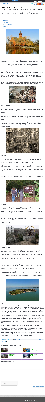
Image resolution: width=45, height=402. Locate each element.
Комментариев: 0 (41, 339)
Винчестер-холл (6, 16)
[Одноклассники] (3, 341)
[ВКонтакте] (2, 341)
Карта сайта (36, 400)
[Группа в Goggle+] (40, 3)
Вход (41, 1)
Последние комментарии (29, 400)
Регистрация (36, 1)
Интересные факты (18, 339)
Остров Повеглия (6, 26)
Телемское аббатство (7, 18)
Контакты (35, 399)
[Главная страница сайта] (7, 1)
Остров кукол (5, 20)
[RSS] (43, 3)
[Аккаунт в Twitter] (42, 3)
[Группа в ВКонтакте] (34, 3)
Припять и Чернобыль (7, 24)
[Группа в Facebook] (36, 3)
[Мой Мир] (5, 341)
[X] (6, 341)
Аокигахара (5, 22)
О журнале (26, 399)
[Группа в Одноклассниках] (38, 3)
